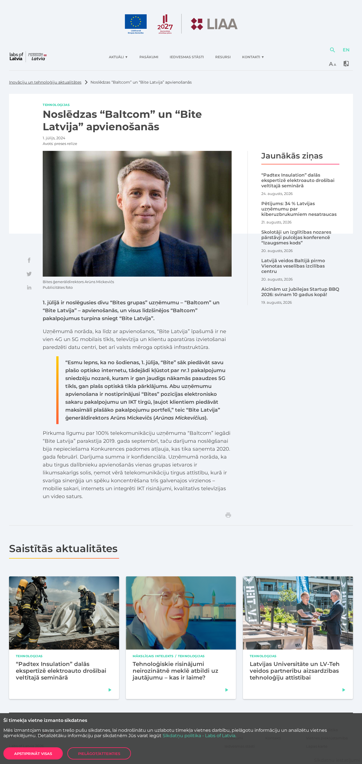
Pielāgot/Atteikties (99, 753)
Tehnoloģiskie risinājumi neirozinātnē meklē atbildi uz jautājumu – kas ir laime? (175, 671)
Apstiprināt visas (33, 753)
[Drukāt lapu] (228, 515)
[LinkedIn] (29, 287)
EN (346, 50)
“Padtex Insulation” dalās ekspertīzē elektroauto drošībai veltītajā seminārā (61, 671)
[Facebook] (29, 260)
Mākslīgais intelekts (153, 656)
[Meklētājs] (332, 50)
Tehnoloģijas (56, 105)
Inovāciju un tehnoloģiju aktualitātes (45, 82)
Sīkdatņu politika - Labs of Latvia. (199, 735)
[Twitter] (29, 274)
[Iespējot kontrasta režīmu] (346, 63)
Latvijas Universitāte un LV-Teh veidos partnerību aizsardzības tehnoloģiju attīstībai (295, 671)
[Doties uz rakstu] (110, 690)
